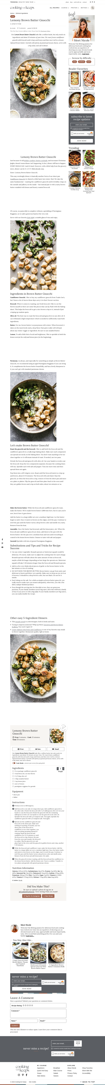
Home (12, 13)
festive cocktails (41, 160)
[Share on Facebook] (2, 539)
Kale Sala (30, 217)
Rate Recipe (49, 896)
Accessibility (86, 1073)
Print (22, 749)
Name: (14, 1021)
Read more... (30, 936)
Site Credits (32, 1082)
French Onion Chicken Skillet (75, 109)
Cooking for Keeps (22, 8)
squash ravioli (20, 622)
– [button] (57, 769)
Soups (39, 1073)
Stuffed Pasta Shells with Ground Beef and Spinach (88, 190)
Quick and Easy (42, 1070)
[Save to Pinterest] (2, 543)
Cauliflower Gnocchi (17, 179)
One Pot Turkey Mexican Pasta (89, 109)
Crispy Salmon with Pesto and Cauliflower (27, 630)
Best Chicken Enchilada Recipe (74, 88)
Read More (85, 54)
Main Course (57, 1070)
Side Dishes (41, 1076)
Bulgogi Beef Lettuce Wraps (88, 167)
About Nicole (71, 1068)
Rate (39, 749)
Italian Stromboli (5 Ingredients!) (88, 88)
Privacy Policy (72, 1073)
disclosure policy (45, 31)
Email (57, 749)
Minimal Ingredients (22, 13)
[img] (90, 2)
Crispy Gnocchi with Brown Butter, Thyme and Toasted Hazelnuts (20, 963)
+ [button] (63, 769)
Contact (70, 1076)
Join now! (27, 989)
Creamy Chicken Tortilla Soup (74, 188)
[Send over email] (2, 547)
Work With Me (87, 1070)
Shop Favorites (87, 1068)
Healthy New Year (21, 2)
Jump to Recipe (16, 23)
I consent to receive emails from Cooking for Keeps (26, 985)
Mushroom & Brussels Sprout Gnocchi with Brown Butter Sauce (38, 966)
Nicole (20, 880)
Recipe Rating (17, 1005)
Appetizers (40, 1068)
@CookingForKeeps (26, 892)
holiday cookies (29, 160)
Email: (42, 1021)
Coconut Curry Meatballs (75, 167)
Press (69, 1070)
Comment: (15, 1011)
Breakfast (56, 1068)
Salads (55, 1073)
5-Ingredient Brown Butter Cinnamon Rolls (56, 965)
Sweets (55, 1076)
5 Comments (22, 28)
